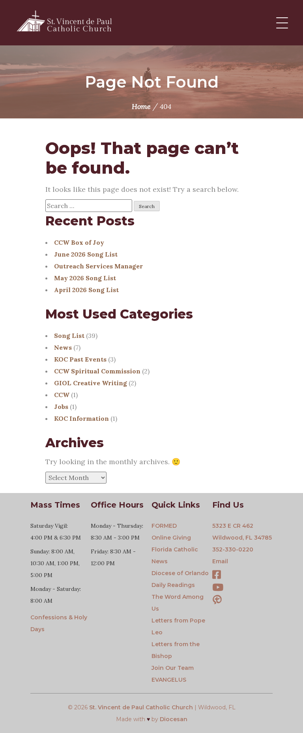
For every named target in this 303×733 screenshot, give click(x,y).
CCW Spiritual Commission (97, 371)
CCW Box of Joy (79, 242)
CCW (61, 395)
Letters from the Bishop (176, 650)
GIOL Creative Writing (90, 383)
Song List (69, 335)
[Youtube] (217, 588)
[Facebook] (216, 576)
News (63, 347)
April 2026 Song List (86, 290)
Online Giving (171, 537)
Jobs (61, 407)
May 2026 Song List (85, 278)
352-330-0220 (232, 549)
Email (220, 561)
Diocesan (173, 719)
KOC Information (81, 418)
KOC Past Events (80, 359)
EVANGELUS (169, 679)
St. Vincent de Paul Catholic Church (141, 707)
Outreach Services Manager (98, 266)
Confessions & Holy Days (58, 623)
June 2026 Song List (86, 254)
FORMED (164, 525)
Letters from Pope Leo (178, 626)
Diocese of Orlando (180, 573)
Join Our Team (173, 667)
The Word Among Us (178, 602)
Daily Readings (173, 585)
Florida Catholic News (175, 555)
